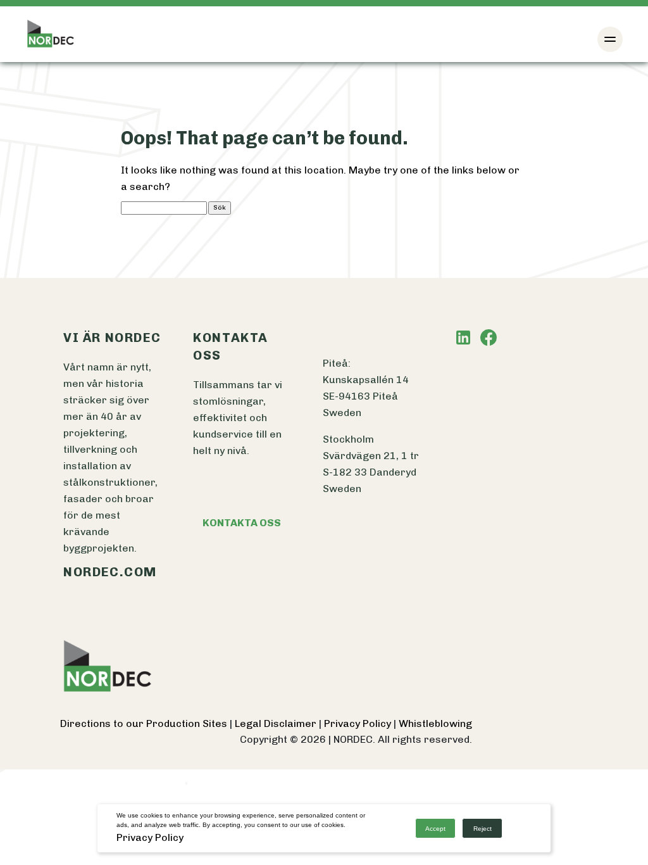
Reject (482, 828)
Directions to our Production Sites (145, 723)
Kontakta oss (241, 523)
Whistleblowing (435, 723)
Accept (435, 828)
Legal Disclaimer (277, 723)
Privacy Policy (359, 723)
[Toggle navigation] (610, 39)
